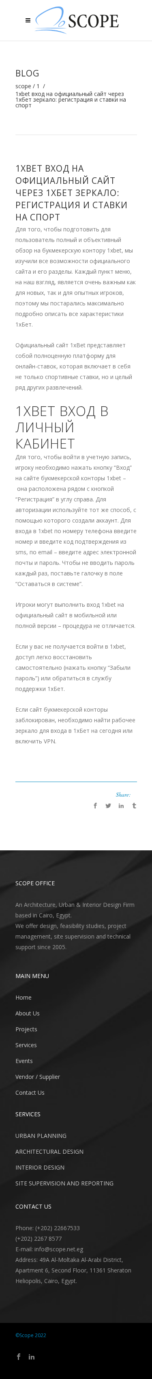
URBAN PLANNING (40, 1135)
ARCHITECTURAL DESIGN (49, 1151)
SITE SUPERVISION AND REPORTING (64, 1183)
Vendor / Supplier (37, 1077)
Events (24, 1061)
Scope (23, 86)
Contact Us (30, 1092)
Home (23, 997)
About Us (27, 1013)
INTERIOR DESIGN (39, 1167)
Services (26, 1045)
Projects (26, 1029)
